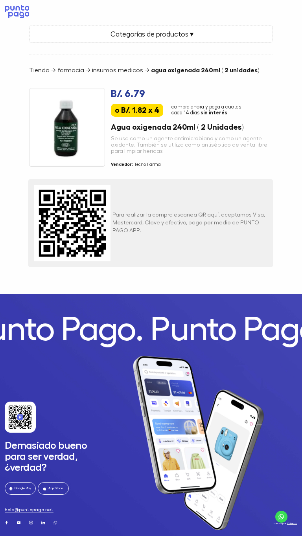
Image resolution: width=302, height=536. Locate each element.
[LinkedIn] (43, 522)
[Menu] (294, 14)
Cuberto (292, 523)
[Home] (16, 11)
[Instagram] (31, 522)
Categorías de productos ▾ (151, 34)
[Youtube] (19, 522)
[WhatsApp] (55, 522)
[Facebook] (7, 522)
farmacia (70, 70)
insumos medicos (117, 70)
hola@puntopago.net (29, 510)
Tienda (39, 70)
